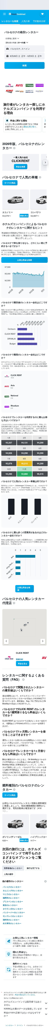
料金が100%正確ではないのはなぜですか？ (22, 1014)
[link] (20, 166)
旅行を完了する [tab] (33, 868)
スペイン (20, 1025)
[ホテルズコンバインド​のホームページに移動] (17, 14)
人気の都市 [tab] (8, 874)
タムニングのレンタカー (13, 890)
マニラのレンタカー (11, 894)
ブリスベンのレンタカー (13, 901)
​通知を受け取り (29, 126)
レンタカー (10, 1025)
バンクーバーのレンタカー (14, 912)
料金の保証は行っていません (25, 994)
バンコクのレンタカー (12, 887)
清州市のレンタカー (11, 919)
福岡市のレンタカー (11, 897)
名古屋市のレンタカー (12, 923)
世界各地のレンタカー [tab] (13, 868)
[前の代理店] (6, 641)
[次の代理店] (42, 641)
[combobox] (12, 38)
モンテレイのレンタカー (13, 916)
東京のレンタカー (10, 905)
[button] (4, 14)
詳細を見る (24, 215)
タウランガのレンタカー (13, 908)
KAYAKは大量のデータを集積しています (23, 1008)
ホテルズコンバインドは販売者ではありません (23, 1003)
